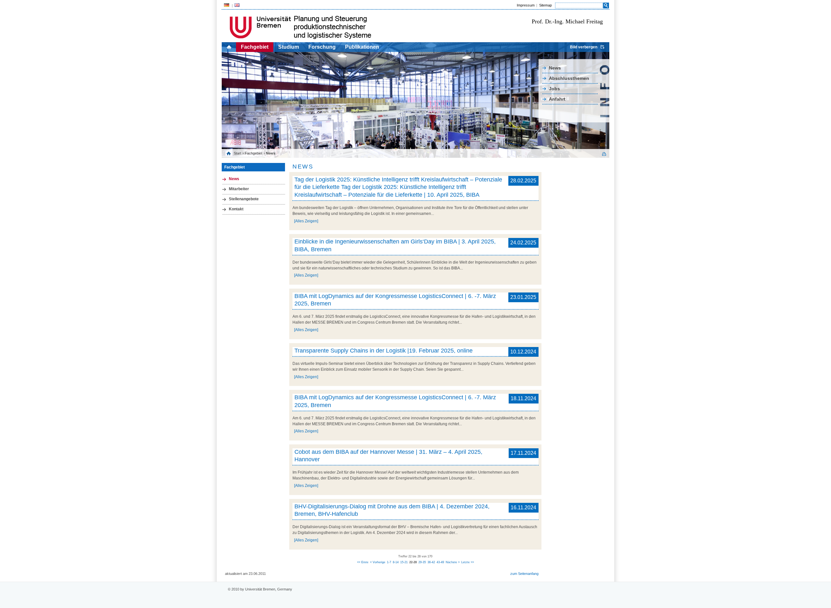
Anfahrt (557, 99)
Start (237, 153)
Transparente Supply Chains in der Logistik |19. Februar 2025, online (383, 350)
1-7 (389, 562)
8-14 (396, 562)
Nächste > (453, 562)
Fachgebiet (254, 47)
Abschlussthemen (569, 78)
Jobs (554, 88)
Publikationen (362, 47)
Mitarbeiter (239, 189)
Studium (288, 47)
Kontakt (236, 209)
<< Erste (362, 562)
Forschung (322, 47)
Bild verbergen (583, 47)
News (555, 67)
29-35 (422, 562)
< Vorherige (377, 562)
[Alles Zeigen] (306, 221)
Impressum (526, 5)
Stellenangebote (244, 199)
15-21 (404, 562)
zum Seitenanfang (524, 574)
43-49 (440, 562)
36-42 (431, 562)
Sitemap (545, 5)
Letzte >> (467, 562)
